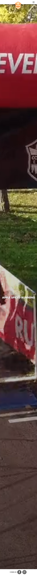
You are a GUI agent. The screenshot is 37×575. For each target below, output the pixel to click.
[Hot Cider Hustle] (18, 6)
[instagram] (24, 572)
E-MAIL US (13, 572)
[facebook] (19, 572)
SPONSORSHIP (18, 568)
